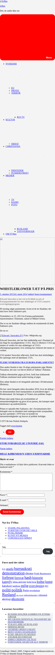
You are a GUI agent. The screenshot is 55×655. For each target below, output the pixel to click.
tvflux (2, 6)
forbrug (8, 577)
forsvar (19, 577)
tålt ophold (19, 595)
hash (28, 577)
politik (16, 590)
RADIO (15, 202)
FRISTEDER (17, 170)
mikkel (31, 294)
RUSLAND (22, 229)
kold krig (31, 581)
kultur (41, 581)
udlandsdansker (31, 595)
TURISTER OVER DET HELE (22, 530)
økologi (6, 599)
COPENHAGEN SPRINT (20, 538)
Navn (3, 495)
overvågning (16, 426)
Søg (4, 547)
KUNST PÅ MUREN (18, 535)
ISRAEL (15, 90)
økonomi (17, 599)
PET (46, 586)
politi (6, 590)
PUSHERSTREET (20, 173)
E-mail (4, 500)
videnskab (42, 595)
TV (12, 199)
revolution (34, 590)
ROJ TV (21, 117)
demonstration (13, 573)
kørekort (7, 585)
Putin (26, 590)
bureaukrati (23, 568)
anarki (10, 568)
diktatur (29, 573)
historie (37, 577)
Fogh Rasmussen (42, 573)
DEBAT (15, 144)
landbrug (16, 586)
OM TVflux (11, 234)
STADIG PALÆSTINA (19, 528)
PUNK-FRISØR (15, 533)
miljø (24, 585)
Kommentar (6, 472)
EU (12, 88)
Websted (4, 505)
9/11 (4, 569)
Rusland (9, 594)
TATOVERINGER (25, 231)
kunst (48, 581)
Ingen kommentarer (43, 294)
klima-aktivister (19, 582)
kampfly (7, 581)
